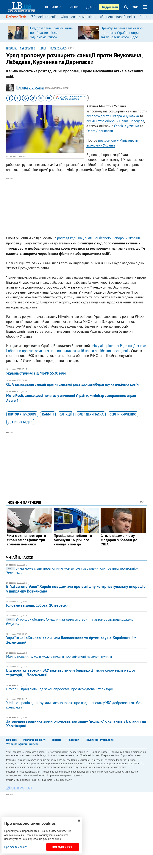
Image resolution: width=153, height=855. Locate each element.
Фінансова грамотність (78, 17)
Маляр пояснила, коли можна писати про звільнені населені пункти (59, 656)
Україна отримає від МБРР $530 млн (36, 373)
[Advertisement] (76, 207)
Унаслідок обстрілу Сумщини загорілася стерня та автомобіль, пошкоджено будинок (70, 621)
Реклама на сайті (34, 739)
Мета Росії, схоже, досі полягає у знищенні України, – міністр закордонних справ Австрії (71, 398)
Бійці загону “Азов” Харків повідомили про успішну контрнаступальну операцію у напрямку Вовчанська (76, 589)
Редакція (73, 739)
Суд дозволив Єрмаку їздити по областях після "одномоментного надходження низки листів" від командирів (51, 37)
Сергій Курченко (123, 414)
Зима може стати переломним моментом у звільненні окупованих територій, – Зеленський (72, 570)
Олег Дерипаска (90, 414)
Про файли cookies (15, 847)
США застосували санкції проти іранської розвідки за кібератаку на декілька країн (72, 384)
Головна (11, 48)
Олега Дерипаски (99, 131)
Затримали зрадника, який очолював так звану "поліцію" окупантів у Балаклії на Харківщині (76, 723)
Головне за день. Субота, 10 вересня (37, 605)
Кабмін (48, 414)
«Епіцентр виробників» (117, 17)
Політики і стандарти (100, 739)
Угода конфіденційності (22, 744)
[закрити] (79, 820)
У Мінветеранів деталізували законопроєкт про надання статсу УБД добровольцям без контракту (74, 705)
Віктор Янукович (22, 414)
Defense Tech (16, 17)
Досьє (91, 7)
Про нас (11, 739)
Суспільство (27, 48)
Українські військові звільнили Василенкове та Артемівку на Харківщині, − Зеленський (71, 640)
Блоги (74, 7)
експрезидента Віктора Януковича (112, 116)
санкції (66, 414)
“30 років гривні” (43, 17)
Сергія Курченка (126, 126)
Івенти (56, 739)
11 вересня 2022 (58, 48)
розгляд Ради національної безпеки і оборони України (98, 238)
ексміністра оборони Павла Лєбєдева (115, 121)
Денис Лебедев (20, 422)
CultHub (146, 17)
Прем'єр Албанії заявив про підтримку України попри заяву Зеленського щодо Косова (122, 35)
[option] (41, 32)
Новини (51, 7)
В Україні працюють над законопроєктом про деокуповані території (59, 689)
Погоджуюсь (62, 847)
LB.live (79, 21)
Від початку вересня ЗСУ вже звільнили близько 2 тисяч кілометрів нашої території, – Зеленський (70, 672)
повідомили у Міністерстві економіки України (112, 143)
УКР (135, 7)
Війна (42, 48)
